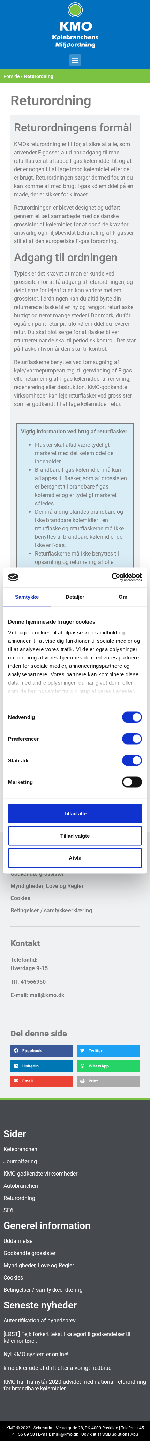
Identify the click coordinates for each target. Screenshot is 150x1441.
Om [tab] (123, 596)
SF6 (8, 1210)
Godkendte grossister (37, 873)
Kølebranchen (20, 1149)
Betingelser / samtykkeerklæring (51, 910)
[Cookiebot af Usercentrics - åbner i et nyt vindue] (111, 577)
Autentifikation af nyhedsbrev (39, 1320)
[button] (75, 60)
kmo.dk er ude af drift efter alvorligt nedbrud (57, 1368)
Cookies (20, 898)
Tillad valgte (75, 835)
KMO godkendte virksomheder (40, 1173)
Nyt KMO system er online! (35, 1354)
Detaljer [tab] (75, 596)
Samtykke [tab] (27, 596)
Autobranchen (20, 1186)
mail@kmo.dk (65, 1434)
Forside (11, 76)
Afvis (75, 858)
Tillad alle (75, 813)
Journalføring (20, 1161)
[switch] (132, 738)
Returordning (19, 1198)
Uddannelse (17, 1241)
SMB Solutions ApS (120, 1434)
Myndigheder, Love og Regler (47, 886)
